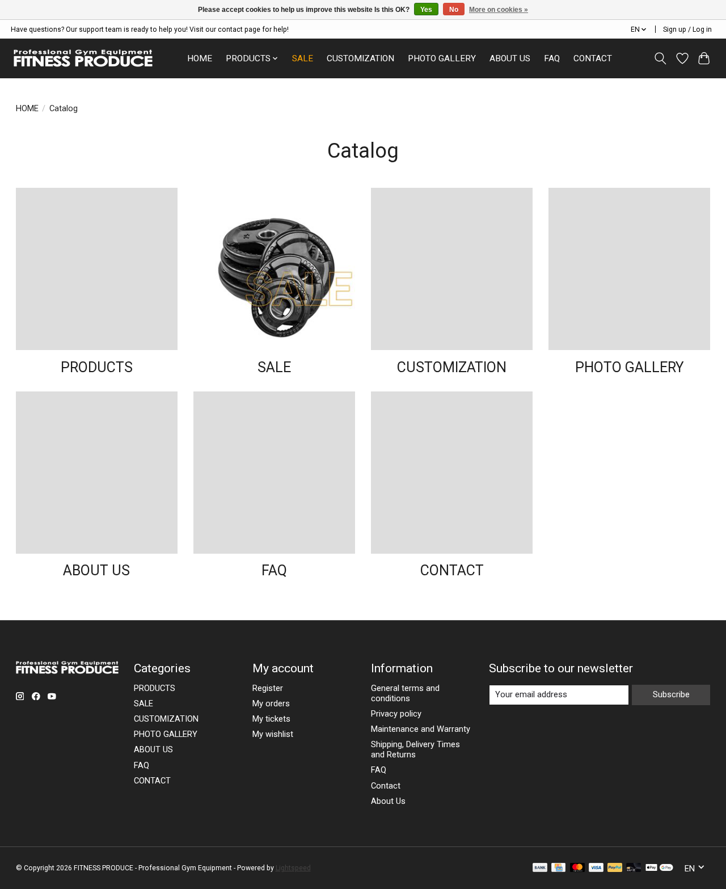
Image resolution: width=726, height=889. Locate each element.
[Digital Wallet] (659, 868)
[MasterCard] (577, 868)
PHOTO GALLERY (442, 58)
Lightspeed (293, 868)
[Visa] (596, 868)
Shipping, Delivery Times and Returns (415, 749)
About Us (388, 801)
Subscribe (671, 694)
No (453, 10)
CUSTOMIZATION (360, 58)
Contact (385, 786)
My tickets (271, 719)
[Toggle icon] (660, 58)
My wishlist (272, 734)
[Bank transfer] (540, 868)
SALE (302, 58)
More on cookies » (498, 10)
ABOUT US (509, 58)
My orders (271, 703)
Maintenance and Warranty (420, 729)
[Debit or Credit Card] (633, 868)
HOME (199, 58)
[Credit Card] (558, 868)
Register (267, 688)
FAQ (552, 58)
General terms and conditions (405, 693)
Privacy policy (396, 714)
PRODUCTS (97, 367)
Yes (426, 10)
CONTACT (592, 58)
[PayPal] (614, 868)
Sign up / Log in (687, 29)
